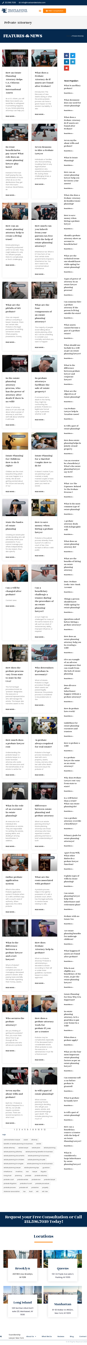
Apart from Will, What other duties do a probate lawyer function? (72, 858)
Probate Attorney (41, 1175)
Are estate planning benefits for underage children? (72, 935)
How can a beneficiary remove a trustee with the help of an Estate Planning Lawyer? (72, 1134)
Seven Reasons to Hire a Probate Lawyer (44, 150)
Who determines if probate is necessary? (44, 671)
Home (68, 36)
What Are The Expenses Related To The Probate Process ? (72, 488)
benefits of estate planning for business (18, 1144)
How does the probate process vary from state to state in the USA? (14, 674)
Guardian (46, 1168)
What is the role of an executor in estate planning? (14, 810)
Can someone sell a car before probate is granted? (72, 1082)
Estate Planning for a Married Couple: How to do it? (43, 460)
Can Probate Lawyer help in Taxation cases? (71, 411)
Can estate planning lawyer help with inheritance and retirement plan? (72, 899)
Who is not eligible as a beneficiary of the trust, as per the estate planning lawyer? (72, 975)
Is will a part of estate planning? (44, 1092)
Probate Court (9, 1179)
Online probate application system (14, 880)
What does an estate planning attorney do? (71, 544)
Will (37, 1191)
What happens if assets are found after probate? (72, 953)
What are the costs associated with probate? (44, 880)
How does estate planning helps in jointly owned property (72, 444)
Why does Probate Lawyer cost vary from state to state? (72, 782)
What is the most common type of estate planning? (72, 506)
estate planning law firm (17, 12)
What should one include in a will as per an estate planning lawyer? (72, 349)
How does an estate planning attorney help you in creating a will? (72, 642)
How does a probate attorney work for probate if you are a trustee (44, 1025)
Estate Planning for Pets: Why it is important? (72, 997)
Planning (18, 1175)
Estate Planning (50, 1148)
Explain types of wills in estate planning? (71, 878)
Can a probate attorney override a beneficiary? (72, 821)
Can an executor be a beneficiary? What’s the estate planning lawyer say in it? (72, 466)
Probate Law (36, 1179)
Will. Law (45, 1191)
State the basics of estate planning (14, 526)
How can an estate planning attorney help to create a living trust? (15, 232)
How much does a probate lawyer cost (15, 743)
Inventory (19, 1172)
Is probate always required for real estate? (44, 743)
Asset (26, 1140)
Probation (35, 1187)
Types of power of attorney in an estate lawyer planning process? (72, 284)
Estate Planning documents (14, 1156)
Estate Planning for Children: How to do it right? (14, 460)
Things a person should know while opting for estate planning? (72, 603)
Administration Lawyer (12, 1140)
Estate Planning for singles (13, 1164)
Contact (82, 1336)
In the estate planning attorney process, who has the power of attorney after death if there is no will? (15, 389)
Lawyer (34, 1172)
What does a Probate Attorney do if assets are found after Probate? (44, 79)
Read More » (10, 116)
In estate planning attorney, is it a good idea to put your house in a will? (71, 1018)
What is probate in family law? (71, 1099)
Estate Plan (36, 1148)
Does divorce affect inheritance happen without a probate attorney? (72, 691)
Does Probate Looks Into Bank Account (72, 584)
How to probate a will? (72, 744)
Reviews (61, 1336)
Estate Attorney (9, 1148)
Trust (31, 1191)
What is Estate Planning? (71, 159)
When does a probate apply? (71, 1039)
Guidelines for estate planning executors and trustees (71, 727)
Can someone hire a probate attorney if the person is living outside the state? (72, 307)
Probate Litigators (10, 1183)
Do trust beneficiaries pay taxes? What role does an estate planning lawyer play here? (15, 157)
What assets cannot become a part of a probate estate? (72, 329)
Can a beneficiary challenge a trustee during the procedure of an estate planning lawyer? (44, 599)
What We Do (47, 1336)
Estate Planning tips (31, 1168)
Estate (38, 1144)
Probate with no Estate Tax (71, 918)
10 (39, 1129)
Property (45, 1187)
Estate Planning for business (38, 1156)
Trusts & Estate (17, 10)
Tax (24, 1191)
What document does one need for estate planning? (72, 103)
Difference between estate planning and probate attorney (44, 810)
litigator (44, 1172)
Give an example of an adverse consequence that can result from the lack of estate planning (72, 666)
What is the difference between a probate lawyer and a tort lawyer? (14, 951)
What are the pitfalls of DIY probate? (13, 308)
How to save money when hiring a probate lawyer (44, 527)
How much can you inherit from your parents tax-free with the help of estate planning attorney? (44, 236)
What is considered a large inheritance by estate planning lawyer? (72, 1158)
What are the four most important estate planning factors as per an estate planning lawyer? (72, 1059)
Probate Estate (22, 1179)
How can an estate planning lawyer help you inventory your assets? (71, 178)
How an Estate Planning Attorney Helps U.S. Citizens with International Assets (14, 82)
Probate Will (23, 1187)
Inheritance (8, 1172)
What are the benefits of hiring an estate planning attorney (72, 564)
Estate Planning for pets (36, 1160)
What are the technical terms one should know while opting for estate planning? (72, 261)
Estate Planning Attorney (13, 1152)
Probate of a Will (26, 1183)
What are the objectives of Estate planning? (72, 394)
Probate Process (10, 1187)
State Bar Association (12, 1191)
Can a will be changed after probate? (13, 591)
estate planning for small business (40, 1164)
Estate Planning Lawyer (12, 1168)
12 (44, 1129)
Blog (72, 1336)
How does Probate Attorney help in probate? (44, 947)
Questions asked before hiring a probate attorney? (72, 622)
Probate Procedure (42, 1183)
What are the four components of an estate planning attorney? (43, 313)
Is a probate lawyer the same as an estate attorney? (72, 762)
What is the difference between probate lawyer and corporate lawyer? (72, 372)
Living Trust (7, 1175)
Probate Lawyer (49, 1179)
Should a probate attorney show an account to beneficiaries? (72, 240)
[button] (40, 11)
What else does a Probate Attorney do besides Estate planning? (72, 199)
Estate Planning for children (14, 1160)
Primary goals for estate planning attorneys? (72, 838)
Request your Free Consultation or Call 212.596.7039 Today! (43, 1219)
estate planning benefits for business (39, 1152)
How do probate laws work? (71, 710)
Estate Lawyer (23, 1148)
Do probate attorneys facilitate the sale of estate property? (42, 384)
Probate (28, 1175)
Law (27, 1172)
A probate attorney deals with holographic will (72, 525)
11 (41, 1129)
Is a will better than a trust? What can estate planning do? (71, 802)
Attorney (34, 1140)
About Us (30, 1336)
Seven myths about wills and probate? (14, 1094)
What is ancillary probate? (72, 87)
